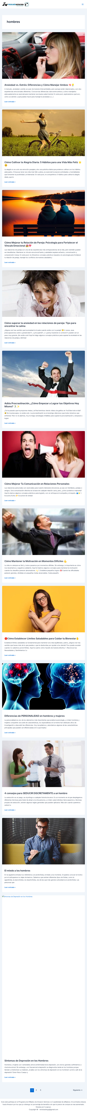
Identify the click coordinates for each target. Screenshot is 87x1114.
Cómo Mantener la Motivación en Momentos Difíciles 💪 (35, 561)
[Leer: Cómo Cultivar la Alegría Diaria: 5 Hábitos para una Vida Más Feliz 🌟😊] (43, 133)
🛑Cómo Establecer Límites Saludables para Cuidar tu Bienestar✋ (41, 638)
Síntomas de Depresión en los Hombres (26, 1060)
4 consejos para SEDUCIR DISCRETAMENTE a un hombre (35, 793)
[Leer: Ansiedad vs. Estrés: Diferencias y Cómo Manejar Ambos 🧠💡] (43, 55)
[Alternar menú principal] (82, 4)
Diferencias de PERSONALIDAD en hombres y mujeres (34, 715)
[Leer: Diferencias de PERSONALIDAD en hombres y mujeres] (43, 686)
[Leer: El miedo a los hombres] (43, 841)
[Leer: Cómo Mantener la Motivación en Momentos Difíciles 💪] (43, 532)
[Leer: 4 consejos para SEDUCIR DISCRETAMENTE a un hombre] (43, 764)
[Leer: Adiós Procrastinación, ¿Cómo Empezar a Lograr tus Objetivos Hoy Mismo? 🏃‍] (43, 374)
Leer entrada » (9, 102)
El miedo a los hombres (17, 870)
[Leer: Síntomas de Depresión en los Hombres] (43, 975)
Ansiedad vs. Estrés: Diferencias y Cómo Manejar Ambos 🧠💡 (39, 85)
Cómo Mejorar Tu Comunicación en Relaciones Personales (36, 483)
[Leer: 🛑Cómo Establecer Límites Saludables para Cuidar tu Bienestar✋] (43, 609)
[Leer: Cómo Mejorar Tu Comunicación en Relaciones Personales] (43, 454)
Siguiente (77, 1090)
